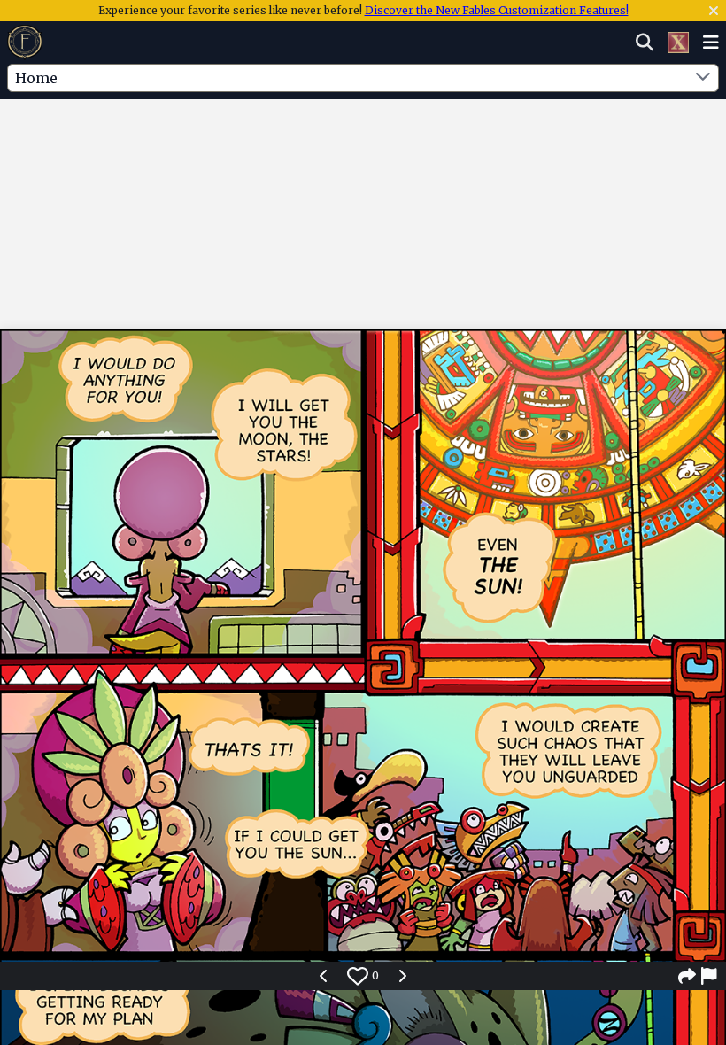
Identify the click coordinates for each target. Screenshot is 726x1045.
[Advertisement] (363, 153)
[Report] (710, 976)
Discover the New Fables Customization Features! (497, 10)
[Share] (687, 976)
